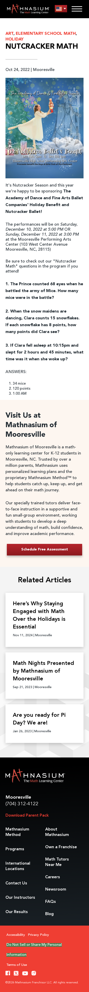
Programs (14, 849)
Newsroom (55, 889)
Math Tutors (57, 862)
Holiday (14, 39)
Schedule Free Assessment (44, 549)
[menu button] (61, 9)
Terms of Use (16, 965)
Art (9, 34)
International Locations (17, 866)
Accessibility (15, 935)
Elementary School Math (46, 34)
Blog (49, 914)
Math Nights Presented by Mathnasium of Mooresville (43, 671)
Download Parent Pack (27, 815)
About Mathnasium (57, 832)
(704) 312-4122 (21, 804)
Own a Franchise (61, 847)
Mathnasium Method (17, 832)
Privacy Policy (38, 935)
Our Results (16, 912)
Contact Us (16, 883)
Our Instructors (20, 898)
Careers (52, 877)
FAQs (50, 902)
